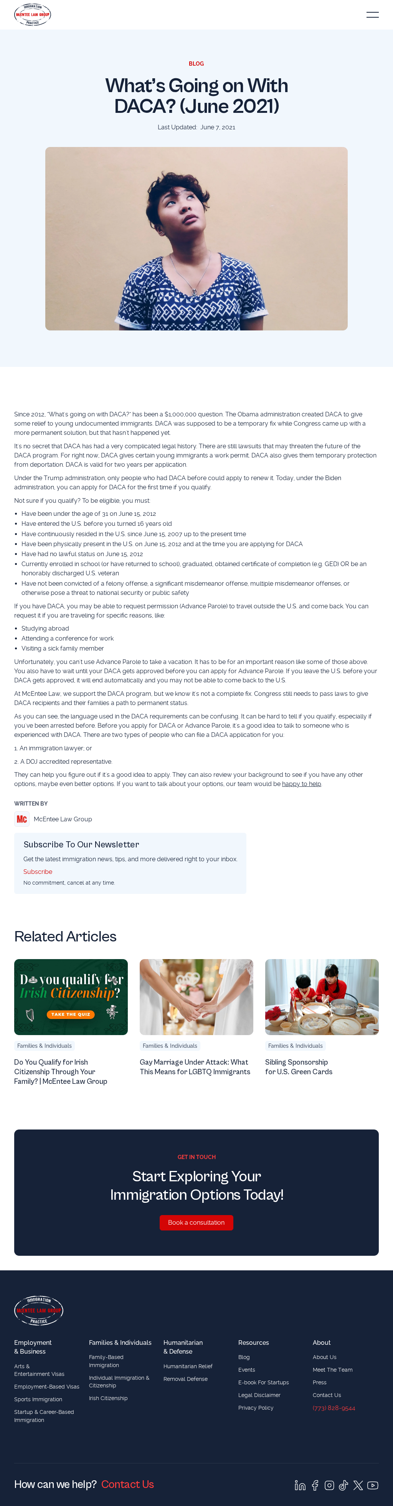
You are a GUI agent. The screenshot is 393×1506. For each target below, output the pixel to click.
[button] (373, 15)
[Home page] (38, 1311)
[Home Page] (32, 15)
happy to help (301, 784)
